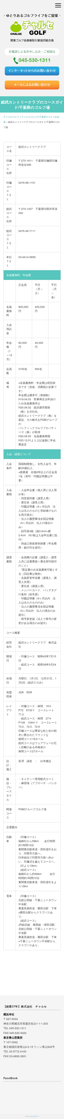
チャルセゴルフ (33, 1116)
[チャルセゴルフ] (32, 18)
